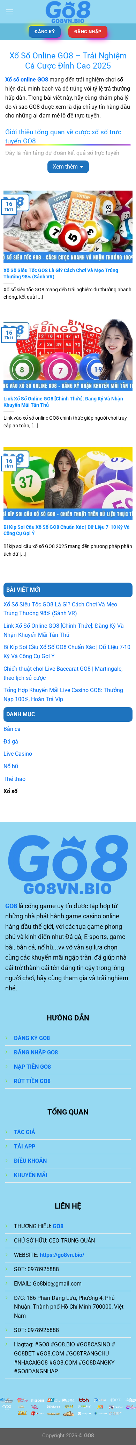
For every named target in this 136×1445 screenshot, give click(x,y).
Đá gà (10, 741)
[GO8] (68, 11)
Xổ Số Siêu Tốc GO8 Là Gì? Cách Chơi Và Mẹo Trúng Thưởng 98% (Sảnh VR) (60, 273)
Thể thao (14, 779)
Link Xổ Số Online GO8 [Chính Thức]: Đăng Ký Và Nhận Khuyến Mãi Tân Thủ (63, 402)
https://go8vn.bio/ (62, 1255)
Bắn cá (12, 729)
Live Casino (17, 753)
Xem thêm (65, 166)
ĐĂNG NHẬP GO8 (36, 1052)
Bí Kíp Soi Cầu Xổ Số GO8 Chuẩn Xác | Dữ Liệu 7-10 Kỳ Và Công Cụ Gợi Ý (66, 530)
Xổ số (10, 791)
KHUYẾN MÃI (30, 1175)
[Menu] (9, 11)
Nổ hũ (10, 766)
